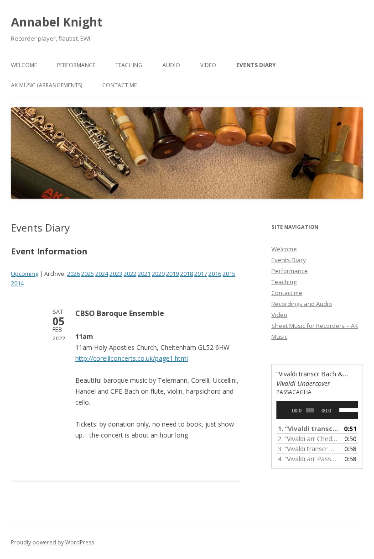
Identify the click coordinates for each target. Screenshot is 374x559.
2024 (101, 274)
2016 (214, 274)
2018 (186, 274)
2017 (200, 274)
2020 (158, 274)
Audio (171, 65)
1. (308, 428)
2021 (144, 274)
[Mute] (338, 410)
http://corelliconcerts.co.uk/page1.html (131, 358)
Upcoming (24, 274)
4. (308, 458)
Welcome (24, 65)
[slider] (346, 409)
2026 (73, 274)
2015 (229, 274)
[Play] (288, 410)
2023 (115, 274)
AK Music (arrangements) (46, 85)
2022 (130, 274)
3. (308, 448)
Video (208, 65)
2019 (172, 274)
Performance (76, 65)
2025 (87, 274)
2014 (17, 283)
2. (308, 438)
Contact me (119, 85)
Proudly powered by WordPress (52, 542)
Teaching (128, 65)
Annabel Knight (57, 22)
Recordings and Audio (301, 304)
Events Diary (256, 65)
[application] (317, 410)
